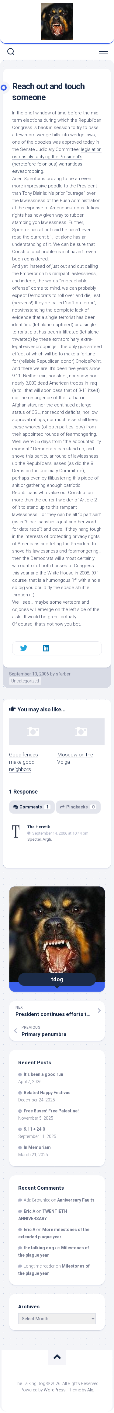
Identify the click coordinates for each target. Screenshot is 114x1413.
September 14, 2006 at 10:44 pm (60, 833)
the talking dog (39, 1247)
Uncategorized (25, 681)
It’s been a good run (43, 1074)
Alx (90, 1389)
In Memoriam (37, 1147)
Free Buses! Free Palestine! (51, 1110)
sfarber (63, 674)
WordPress (55, 1389)
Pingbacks (80, 806)
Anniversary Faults (76, 1200)
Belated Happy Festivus (47, 1092)
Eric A (29, 1211)
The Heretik (38, 827)
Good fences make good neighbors (23, 762)
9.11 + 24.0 (34, 1129)
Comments (34, 806)
